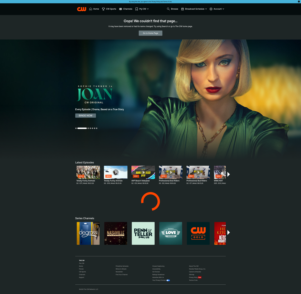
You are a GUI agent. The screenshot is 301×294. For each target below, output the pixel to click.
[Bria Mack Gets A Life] (107, 280)
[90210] (150, 243)
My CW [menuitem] (142, 9)
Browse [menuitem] (174, 9)
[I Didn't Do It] (107, 207)
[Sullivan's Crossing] (193, 243)
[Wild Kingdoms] (193, 207)
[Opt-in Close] (299, 1)
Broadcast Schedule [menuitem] (194, 9)
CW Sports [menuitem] (111, 9)
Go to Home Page (150, 33)
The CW (80, 8)
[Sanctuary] (128, 207)
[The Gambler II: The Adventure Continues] (172, 207)
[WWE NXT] (215, 243)
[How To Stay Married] (215, 207)
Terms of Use (167, 1)
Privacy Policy (156, 1)
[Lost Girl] (172, 243)
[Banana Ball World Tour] (215, 280)
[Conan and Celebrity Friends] (85, 280)
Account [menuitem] (218, 9)
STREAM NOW (86, 115)
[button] (228, 174)
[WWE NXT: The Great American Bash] (150, 280)
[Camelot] (150, 207)
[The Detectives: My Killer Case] (85, 207)
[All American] (85, 243)
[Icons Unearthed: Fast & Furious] (172, 280)
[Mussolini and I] (128, 280)
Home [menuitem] (96, 9)
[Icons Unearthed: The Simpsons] (193, 280)
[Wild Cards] (107, 243)
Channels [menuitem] (127, 9)
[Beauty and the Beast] (128, 243)
